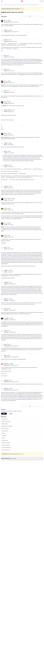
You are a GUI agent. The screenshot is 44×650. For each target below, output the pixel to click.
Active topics (4, 435)
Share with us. (22, 8)
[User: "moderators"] (2, 364)
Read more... (22, 453)
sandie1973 (6, 282)
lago (4, 20)
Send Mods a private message (7, 426)
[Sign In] (42, 1)
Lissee (5, 247)
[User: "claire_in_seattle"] (2, 199)
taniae (5, 308)
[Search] (40, 1)
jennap (5, 90)
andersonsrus (6, 380)
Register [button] (10, 413)
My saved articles (5, 440)
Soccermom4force (7, 110)
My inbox (3, 437)
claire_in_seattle (7, 198)
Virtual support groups (6, 445)
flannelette (6, 298)
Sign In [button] (4, 413)
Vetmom (5, 330)
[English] (22, 1)
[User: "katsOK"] (2, 152)
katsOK (5, 151)
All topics (3, 433)
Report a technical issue (6, 449)
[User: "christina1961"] (2, 319)
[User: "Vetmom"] (2, 331)
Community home (5, 430)
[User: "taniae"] (2, 309)
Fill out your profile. (13, 458)
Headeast (5, 30)
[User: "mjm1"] (2, 56)
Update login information (6, 421)
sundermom (6, 186)
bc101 (5, 208)
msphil (5, 344)
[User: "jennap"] (2, 91)
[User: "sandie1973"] (2, 283)
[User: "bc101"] (2, 209)
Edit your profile (4, 418)
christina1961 (6, 318)
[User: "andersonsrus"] (2, 381)
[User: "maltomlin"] (2, 40)
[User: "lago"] (2, 21)
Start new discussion (5, 428)
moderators (6, 363)
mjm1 (5, 55)
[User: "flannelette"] (2, 299)
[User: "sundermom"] (2, 187)
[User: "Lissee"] (2, 248)
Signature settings (5, 423)
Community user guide (6, 442)
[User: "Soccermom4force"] (2, 110)
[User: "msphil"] (2, 345)
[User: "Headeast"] (2, 30)
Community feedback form (6, 447)
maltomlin (5, 39)
